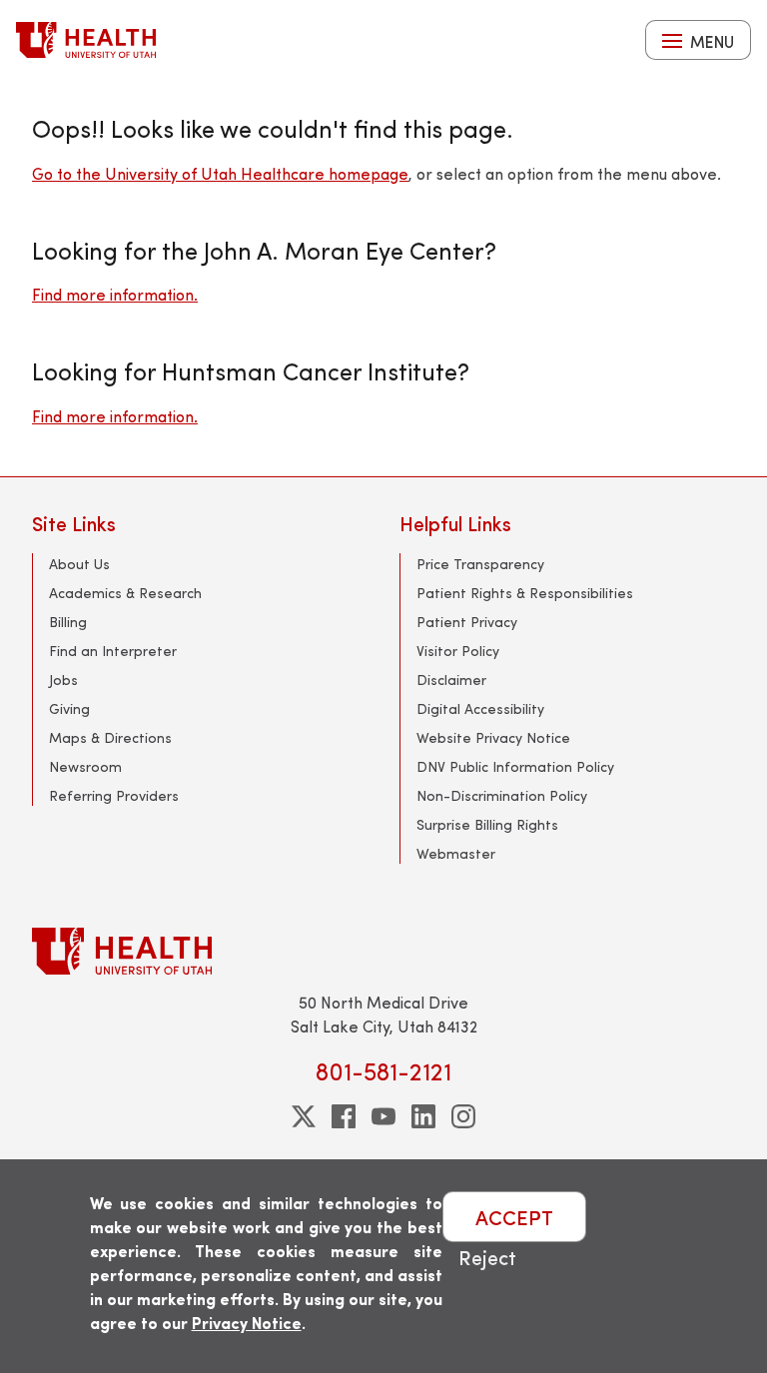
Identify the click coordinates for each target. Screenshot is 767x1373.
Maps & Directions (110, 737)
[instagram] (463, 1116)
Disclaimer (451, 679)
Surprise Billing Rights (487, 824)
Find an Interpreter (113, 650)
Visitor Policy (457, 650)
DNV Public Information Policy (515, 766)
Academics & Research (125, 592)
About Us (79, 563)
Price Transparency (480, 563)
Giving (69, 708)
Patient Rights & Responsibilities (524, 592)
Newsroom (85, 766)
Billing (68, 621)
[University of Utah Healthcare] (383, 951)
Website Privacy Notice (493, 737)
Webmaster (455, 853)
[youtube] (383, 1116)
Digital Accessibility (480, 708)
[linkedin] (423, 1116)
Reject (487, 1256)
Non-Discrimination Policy (501, 795)
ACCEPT (514, 1216)
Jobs (63, 679)
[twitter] (304, 1116)
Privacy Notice (247, 1322)
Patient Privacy (466, 621)
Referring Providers (114, 795)
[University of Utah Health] (86, 40)
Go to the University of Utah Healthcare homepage (220, 173)
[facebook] (344, 1116)
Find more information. (115, 294)
